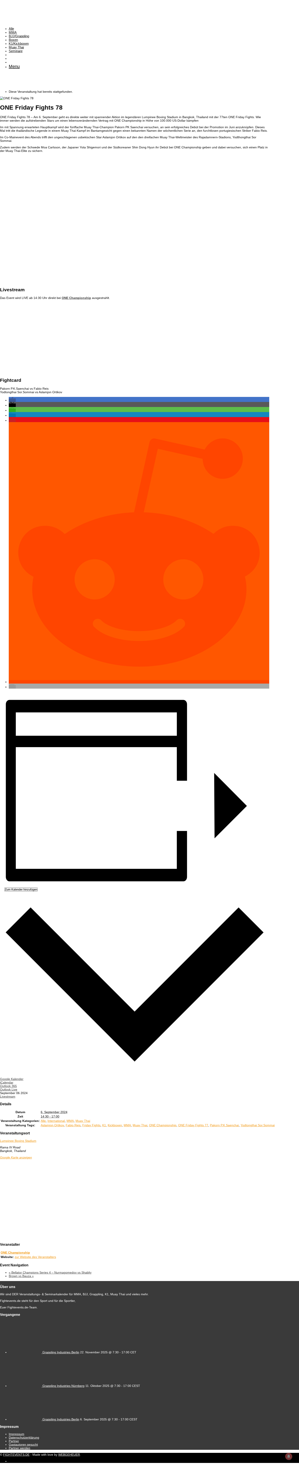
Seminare (16, 51)
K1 (104, 1125)
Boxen (13, 40)
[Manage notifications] (288, 1456)
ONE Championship (162, 1125)
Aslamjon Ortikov (52, 1125)
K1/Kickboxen (19, 43)
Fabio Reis (73, 1125)
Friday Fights (91, 1125)
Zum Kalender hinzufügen (21, 889)
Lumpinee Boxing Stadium (18, 1141)
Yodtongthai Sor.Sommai (258, 1125)
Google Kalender (11, 1079)
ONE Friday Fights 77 (193, 1125)
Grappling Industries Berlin (60, 1352)
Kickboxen (115, 1125)
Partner (14, 1441)
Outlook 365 (8, 1086)
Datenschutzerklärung (24, 1437)
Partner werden (19, 1448)
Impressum (16, 1434)
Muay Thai (16, 47)
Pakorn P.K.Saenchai (224, 1125)
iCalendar (6, 1082)
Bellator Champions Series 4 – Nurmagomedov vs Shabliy (50, 1272)
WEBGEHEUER (69, 1454)
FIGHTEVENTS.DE (16, 1454)
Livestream (7, 1096)
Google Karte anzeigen (16, 1157)
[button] (12, 400)
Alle (11, 28)
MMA (13, 32)
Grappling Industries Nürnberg (63, 1386)
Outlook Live (8, 1089)
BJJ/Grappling (19, 36)
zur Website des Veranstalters (35, 1257)
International (56, 1121)
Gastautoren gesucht (23, 1444)
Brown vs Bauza (21, 1276)
